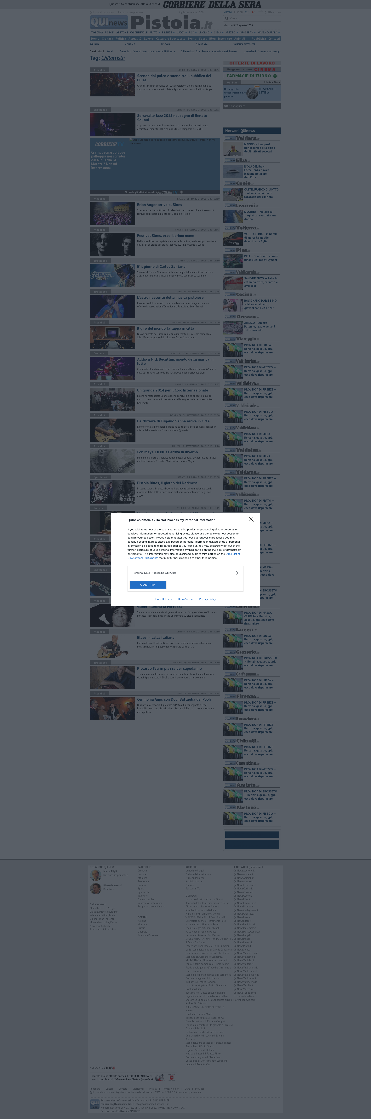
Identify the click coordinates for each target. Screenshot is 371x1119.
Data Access (185, 599)
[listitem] (185, 573)
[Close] (252, 520)
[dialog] (185, 559)
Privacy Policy (207, 599)
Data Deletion (163, 599)
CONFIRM (148, 584)
